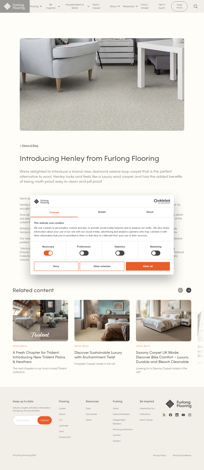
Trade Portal (179, 6)
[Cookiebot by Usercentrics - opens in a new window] (156, 201)
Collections (145, 414)
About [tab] (149, 212)
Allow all (148, 266)
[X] (164, 414)
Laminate (63, 425)
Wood (62, 414)
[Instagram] (189, 414)
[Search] (196, 6)
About (116, 408)
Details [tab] (102, 212)
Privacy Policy (159, 455)
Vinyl (61, 431)
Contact (116, 435)
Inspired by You (147, 408)
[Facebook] (170, 414)
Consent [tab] (54, 212)
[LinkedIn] (176, 414)
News (88, 420)
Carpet (62, 408)
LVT (60, 420)
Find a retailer (145, 6)
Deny (56, 266)
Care (88, 408)
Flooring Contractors (123, 429)
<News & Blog (29, 145)
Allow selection (102, 266)
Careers (117, 441)
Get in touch (162, 6)
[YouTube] (183, 414)
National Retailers (121, 414)
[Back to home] (15, 6)
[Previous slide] (188, 290)
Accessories (65, 437)
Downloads (91, 414)
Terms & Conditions (182, 455)
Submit (45, 420)
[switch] (84, 253)
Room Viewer (96, 6)
